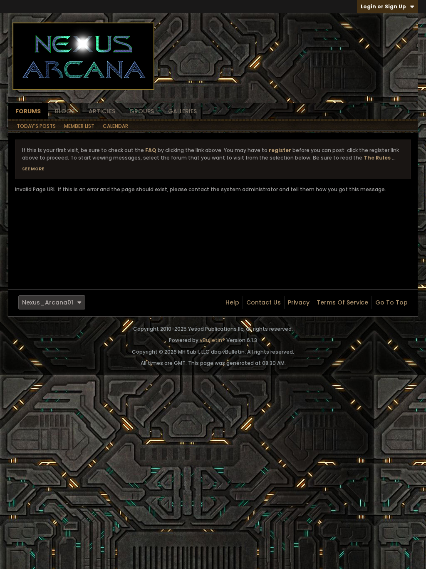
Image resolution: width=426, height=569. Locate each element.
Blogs (64, 111)
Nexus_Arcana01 (47, 302)
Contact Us (263, 302)
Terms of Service (342, 302)
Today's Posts (36, 126)
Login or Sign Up (383, 6)
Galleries (182, 111)
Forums (28, 111)
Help (232, 302)
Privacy (299, 302)
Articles (102, 111)
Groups (141, 111)
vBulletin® (212, 340)
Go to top (391, 302)
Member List (79, 126)
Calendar (115, 126)
